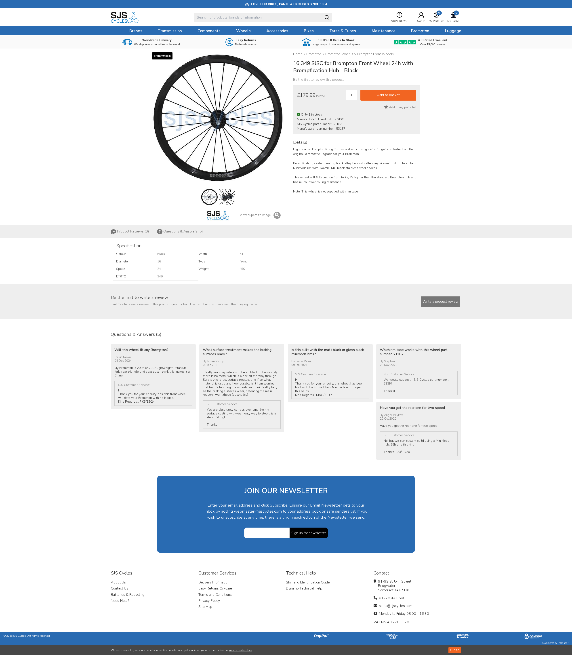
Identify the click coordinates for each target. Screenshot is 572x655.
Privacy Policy (209, 600)
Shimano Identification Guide (308, 582)
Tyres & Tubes (342, 31)
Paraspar (563, 643)
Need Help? (120, 600)
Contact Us (119, 588)
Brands (135, 31)
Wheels (243, 31)
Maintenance (383, 31)
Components (209, 31)
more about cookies (240, 650)
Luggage (453, 31)
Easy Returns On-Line (215, 588)
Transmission (170, 31)
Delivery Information (213, 582)
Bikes (309, 31)
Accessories (277, 31)
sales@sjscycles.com (395, 605)
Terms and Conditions (215, 594)
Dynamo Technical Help (304, 588)
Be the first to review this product (318, 80)
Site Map (205, 606)
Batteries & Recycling (127, 594)
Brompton (420, 31)
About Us (118, 582)
